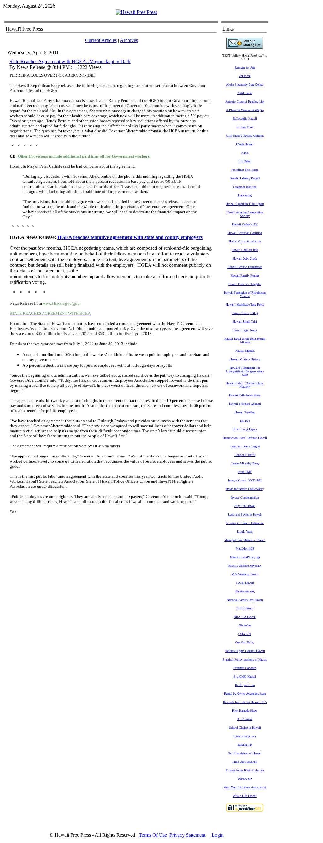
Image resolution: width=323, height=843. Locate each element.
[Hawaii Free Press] (136, 12)
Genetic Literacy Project (245, 178)
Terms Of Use (153, 835)
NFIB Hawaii (244, 608)
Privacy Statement (187, 835)
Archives (129, 40)
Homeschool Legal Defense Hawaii (245, 437)
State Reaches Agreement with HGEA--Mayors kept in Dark (70, 61)
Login (218, 835)
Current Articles (101, 40)
